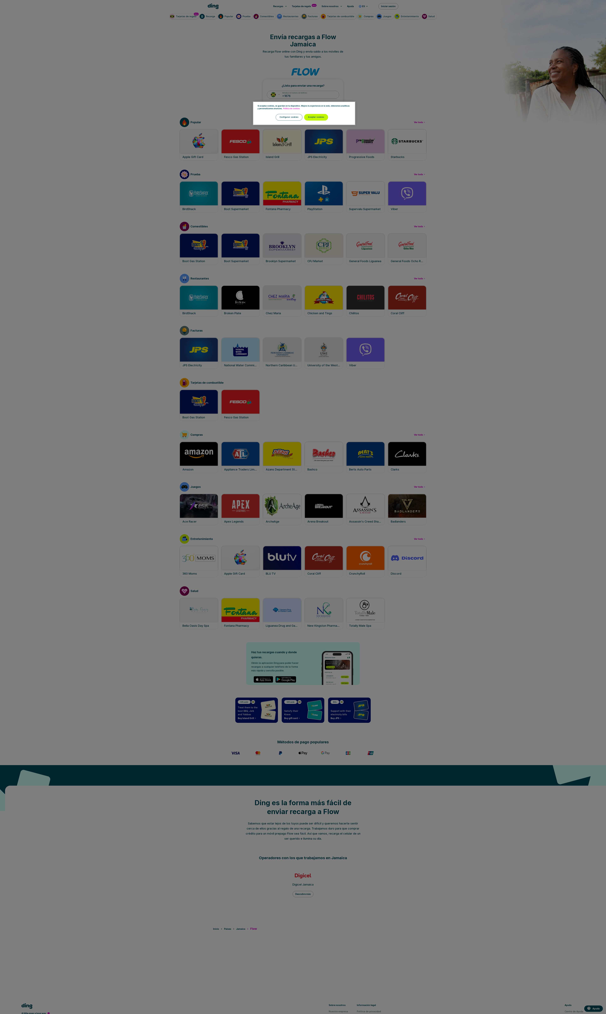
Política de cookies (291, 108)
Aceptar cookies (316, 117)
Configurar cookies (289, 117)
